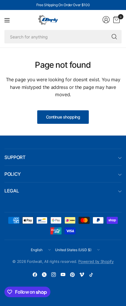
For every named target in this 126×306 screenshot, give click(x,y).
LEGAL (11, 191)
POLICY (12, 174)
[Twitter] (44, 274)
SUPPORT (14, 157)
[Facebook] (35, 274)
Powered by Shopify (95, 261)
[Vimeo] (81, 274)
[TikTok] (91, 274)
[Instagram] (53, 274)
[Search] (114, 36)
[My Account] (106, 19)
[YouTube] (63, 274)
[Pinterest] (72, 274)
